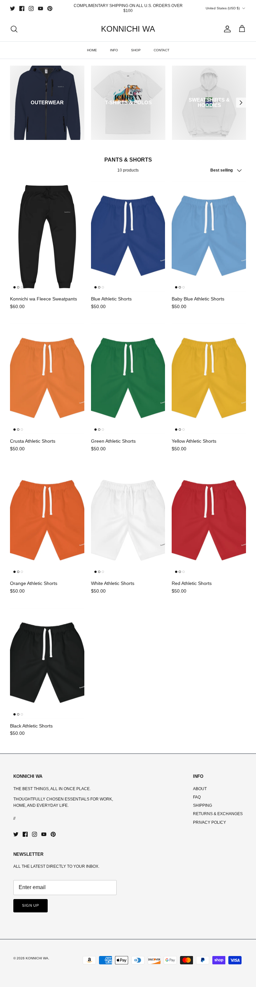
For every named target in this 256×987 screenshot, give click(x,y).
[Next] (241, 103)
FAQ (197, 797)
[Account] (226, 29)
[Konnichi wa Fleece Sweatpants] (47, 236)
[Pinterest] (49, 8)
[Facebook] (21, 8)
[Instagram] (31, 8)
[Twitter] (12, 8)
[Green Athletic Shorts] (128, 378)
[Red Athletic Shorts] (209, 521)
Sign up (30, 905)
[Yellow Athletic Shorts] (209, 378)
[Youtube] (40, 8)
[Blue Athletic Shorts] (128, 236)
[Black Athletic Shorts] (47, 663)
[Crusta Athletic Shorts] (47, 378)
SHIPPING (202, 805)
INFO (114, 50)
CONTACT (161, 50)
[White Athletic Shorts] (128, 521)
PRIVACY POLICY (209, 822)
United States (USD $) (223, 8)
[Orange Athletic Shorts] (47, 521)
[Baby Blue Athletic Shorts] (209, 236)
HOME (92, 50)
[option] (47, 103)
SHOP (136, 50)
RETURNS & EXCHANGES (218, 813)
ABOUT (200, 788)
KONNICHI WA (37, 958)
